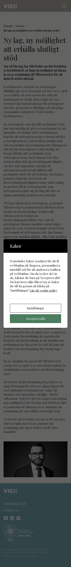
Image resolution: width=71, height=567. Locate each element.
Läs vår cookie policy (43, 290)
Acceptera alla (35, 319)
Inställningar (35, 308)
